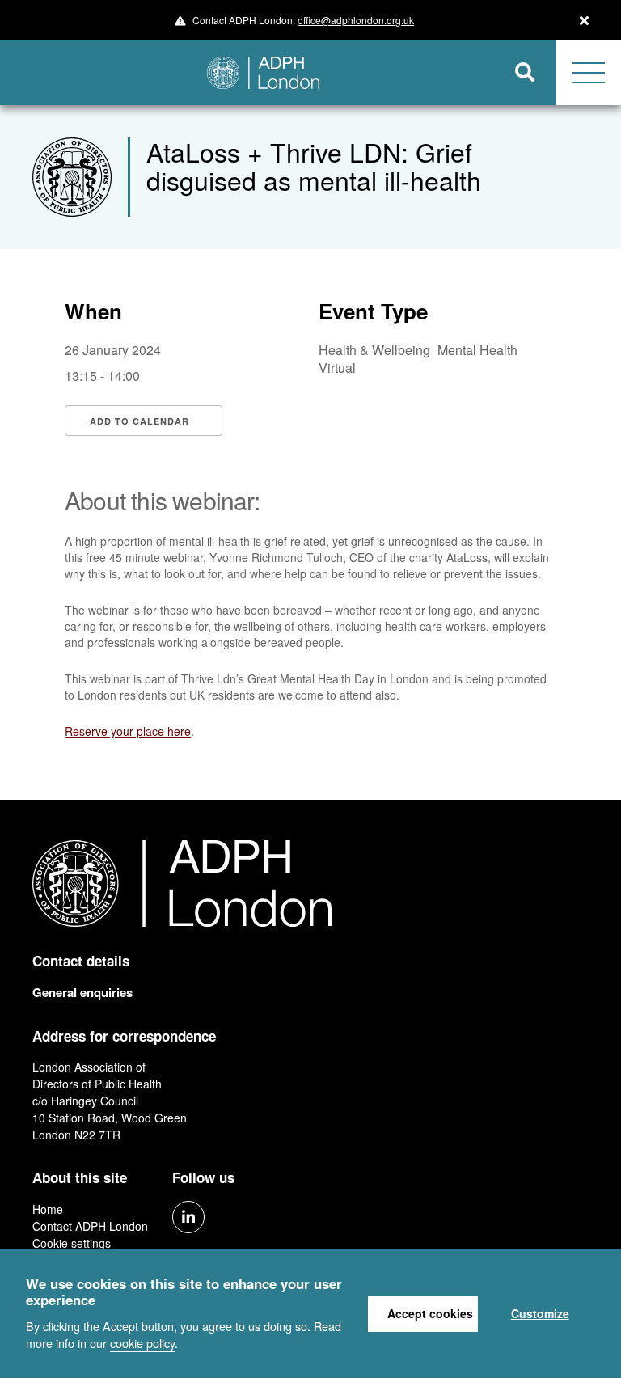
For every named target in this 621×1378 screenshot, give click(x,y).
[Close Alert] (584, 20)
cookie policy (142, 1342)
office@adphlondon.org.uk (356, 20)
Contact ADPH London (90, 1226)
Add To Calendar (139, 421)
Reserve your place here (128, 731)
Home (47, 1209)
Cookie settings (71, 1243)
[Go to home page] (247, 72)
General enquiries (82, 992)
